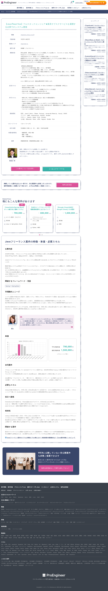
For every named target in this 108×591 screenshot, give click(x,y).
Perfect (46, 548)
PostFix (80, 550)
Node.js (98, 548)
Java (10, 497)
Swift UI (74, 548)
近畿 (31, 537)
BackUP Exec (99, 552)
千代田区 (43, 535)
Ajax (102, 548)
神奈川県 (20, 537)
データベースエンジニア (80, 511)
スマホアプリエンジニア (92, 509)
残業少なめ (73, 563)
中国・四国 (38, 537)
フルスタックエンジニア (27, 35)
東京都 (35, 535)
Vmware (85, 550)
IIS (72, 550)
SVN (64, 552)
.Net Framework (92, 546)
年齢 (13, 561)
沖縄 (44, 537)
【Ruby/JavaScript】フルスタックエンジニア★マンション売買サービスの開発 (94, 74)
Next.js (82, 548)
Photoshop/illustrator (53, 554)
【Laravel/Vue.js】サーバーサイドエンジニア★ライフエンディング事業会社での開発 (94, 58)
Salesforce (62, 554)
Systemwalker (10, 554)
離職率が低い (80, 563)
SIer (7, 522)
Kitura (50, 548)
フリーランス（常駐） (6, 529)
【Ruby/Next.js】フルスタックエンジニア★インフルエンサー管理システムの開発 (94, 91)
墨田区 (68, 535)
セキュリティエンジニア (58, 511)
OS (10, 550)
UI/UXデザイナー (7, 515)
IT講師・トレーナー (75, 513)
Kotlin (42, 497)
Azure (26, 497)
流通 (71, 522)
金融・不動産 (56, 522)
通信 (11, 522)
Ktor (66, 548)
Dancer (22, 548)
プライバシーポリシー (18, 490)
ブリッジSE (63, 513)
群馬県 (22, 535)
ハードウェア (49, 522)
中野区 (98, 535)
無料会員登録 (64, 487)
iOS (43, 550)
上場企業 (34, 563)
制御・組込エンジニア (69, 509)
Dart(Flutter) (8, 546)
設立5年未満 (97, 561)
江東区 (72, 535)
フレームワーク (22, 546)
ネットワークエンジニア (42, 502)
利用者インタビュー (73, 8)
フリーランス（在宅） (18, 529)
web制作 (43, 522)
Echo (41, 548)
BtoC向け (15, 565)
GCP (89, 550)
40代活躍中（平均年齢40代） (51, 561)
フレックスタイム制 (5, 561)
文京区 (59, 535)
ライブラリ (88, 548)
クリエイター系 (85, 513)
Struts (78, 548)
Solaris (27, 550)
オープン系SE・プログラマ (37, 509)
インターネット (16, 522)
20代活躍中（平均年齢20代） (21, 561)
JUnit (39, 554)
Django (27, 548)
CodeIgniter (57, 546)
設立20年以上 (21, 563)
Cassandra (73, 552)
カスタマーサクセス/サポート (40, 515)
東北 (11, 535)
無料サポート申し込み (58, 8)
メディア (30, 522)
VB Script (77, 544)
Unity (32, 552)
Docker (97, 550)
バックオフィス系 (16, 515)
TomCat (84, 552)
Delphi (94, 544)
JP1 (16, 554)
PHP (2, 497)
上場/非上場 (28, 563)
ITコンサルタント (102, 511)
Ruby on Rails (83, 546)
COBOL (86, 544)
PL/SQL (102, 544)
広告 (39, 522)
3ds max (37, 552)
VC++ (2, 546)
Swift (38, 497)
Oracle (52, 550)
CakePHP (45, 546)
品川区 (76, 535)
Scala (57, 544)
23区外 (10, 537)
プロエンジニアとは (20, 487)
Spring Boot (15, 286)
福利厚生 (68, 563)
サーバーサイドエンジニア (17, 511)
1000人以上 (85, 561)
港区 (52, 535)
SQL (98, 544)
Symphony (29, 546)
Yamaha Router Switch (12, 552)
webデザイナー (93, 513)
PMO (52, 513)
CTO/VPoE (56, 513)
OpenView (24, 554)
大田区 (84, 535)
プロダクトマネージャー (43, 513)
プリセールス (4, 513)
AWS (30, 497)
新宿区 (55, 535)
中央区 (48, 535)
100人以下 (65, 561)
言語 (2, 544)
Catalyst (17, 548)
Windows (14, 550)
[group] (14, 219)
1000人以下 (78, 561)
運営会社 (3, 490)
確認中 (2, 535)
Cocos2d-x (49, 552)
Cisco (4, 552)
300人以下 (71, 561)
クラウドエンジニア (69, 511)
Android (39, 550)
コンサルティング (80, 522)
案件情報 (3, 487)
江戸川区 (15, 537)
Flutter (69, 548)
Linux (34, 497)
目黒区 (80, 535)
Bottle (35, 548)
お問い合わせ (29, 490)
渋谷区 (94, 535)
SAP (67, 554)
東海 (25, 537)
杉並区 (102, 535)
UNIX (23, 550)
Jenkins (30, 554)
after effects (43, 552)
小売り (67, 522)
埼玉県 (27, 535)
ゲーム (35, 522)
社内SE (23, 515)
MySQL (56, 550)
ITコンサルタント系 (92, 511)
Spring (8, 286)
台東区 (63, 535)
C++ (62, 544)
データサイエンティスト (14, 513)
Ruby (6, 497)
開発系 (2, 509)
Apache (69, 550)
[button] (39, 234)
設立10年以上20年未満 (12, 563)
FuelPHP (51, 546)
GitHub (59, 552)
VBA (68, 544)
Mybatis (79, 552)
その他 (68, 513)
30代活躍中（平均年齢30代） (36, 561)
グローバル (46, 563)
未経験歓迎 (21, 565)
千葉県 (31, 535)
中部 (28, 537)
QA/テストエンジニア (20, 502)
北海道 (6, 535)
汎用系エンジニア (49, 509)
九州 (34, 537)
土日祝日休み (87, 563)
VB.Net (72, 544)
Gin (38, 548)
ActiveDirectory (91, 552)
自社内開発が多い (8, 565)
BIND (75, 550)
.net (13, 546)
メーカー (63, 522)
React (7, 550)
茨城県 (14, 535)
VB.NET (61, 548)
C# (65, 544)
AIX (31, 550)
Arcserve (3, 554)
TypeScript (20, 497)
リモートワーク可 (29, 565)
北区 (39, 535)
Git (42, 554)
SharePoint (72, 554)
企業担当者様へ (79, 2)
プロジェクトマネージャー (56, 502)
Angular (104, 546)
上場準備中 (40, 563)
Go (39, 544)
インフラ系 (26, 511)
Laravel (99, 546)
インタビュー (45, 487)
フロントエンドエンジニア (7, 502)
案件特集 (10, 487)
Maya (46, 554)
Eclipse (55, 552)
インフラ (47, 550)
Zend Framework (38, 546)
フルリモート (24, 44)
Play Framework (65, 546)
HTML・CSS (7, 544)
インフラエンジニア (30, 502)
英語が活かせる (53, 563)
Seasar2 (77, 546)
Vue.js (2, 548)
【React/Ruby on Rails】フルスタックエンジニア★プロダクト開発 (94, 42)
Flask (31, 548)
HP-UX (34, 550)
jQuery (93, 548)
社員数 (60, 561)
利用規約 (9, 490)
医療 (74, 522)
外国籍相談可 (61, 563)
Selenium (35, 554)
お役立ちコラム (86, 8)
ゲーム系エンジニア (58, 509)
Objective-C (44, 544)
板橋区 (5, 537)
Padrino (12, 548)
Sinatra (7, 548)
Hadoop (68, 552)
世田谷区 (90, 535)
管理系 (22, 513)
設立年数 (91, 561)
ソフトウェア (24, 522)
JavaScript (14, 544)
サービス (3, 522)
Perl (32, 544)
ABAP (90, 544)
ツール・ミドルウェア (25, 552)
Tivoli (19, 554)
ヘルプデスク (29, 515)
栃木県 (18, 535)
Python (14, 497)
